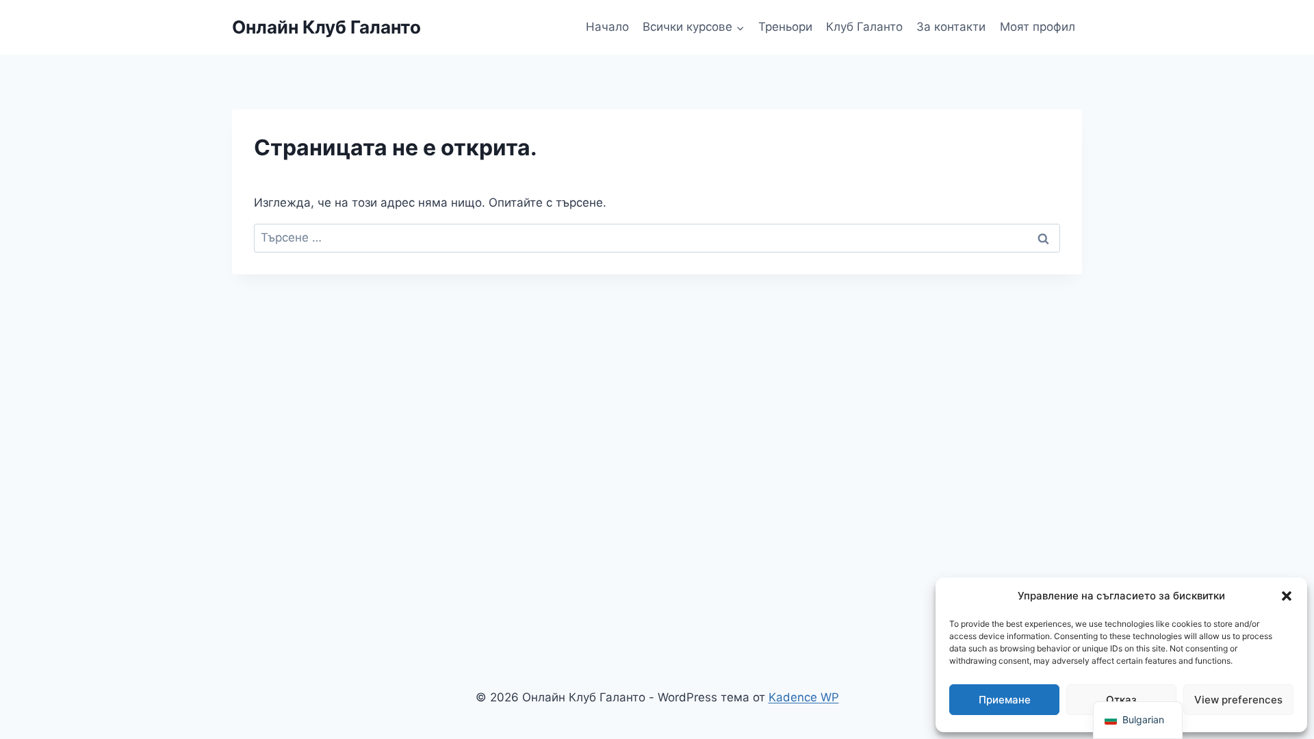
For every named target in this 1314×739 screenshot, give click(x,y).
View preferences (1238, 699)
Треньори (785, 27)
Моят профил (1037, 27)
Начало (607, 27)
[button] (1286, 596)
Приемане (1005, 699)
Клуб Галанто (864, 27)
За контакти (950, 27)
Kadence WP (804, 697)
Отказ (1121, 699)
